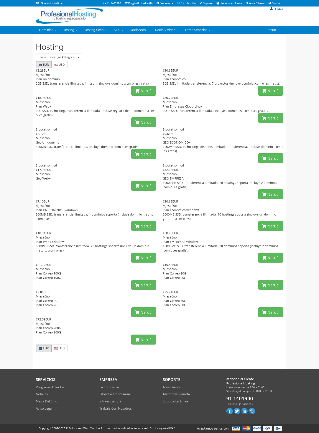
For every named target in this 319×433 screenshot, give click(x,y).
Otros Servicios (196, 30)
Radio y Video (165, 30)
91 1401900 (113, 3)
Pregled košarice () (140, 3)
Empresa (165, 3)
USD (61, 64)
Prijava (278, 9)
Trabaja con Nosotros (115, 408)
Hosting (69, 30)
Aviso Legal (44, 408)
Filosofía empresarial (115, 394)
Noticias (42, 394)
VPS (117, 30)
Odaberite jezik (50, 3)
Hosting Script (94, 30)
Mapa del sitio (46, 401)
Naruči (146, 90)
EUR (45, 64)
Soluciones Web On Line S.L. (87, 428)
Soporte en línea (175, 401)
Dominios (46, 30)
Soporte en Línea (231, 3)
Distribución (188, 3)
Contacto (277, 3)
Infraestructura (110, 401)
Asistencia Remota (176, 394)
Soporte (207, 3)
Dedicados (138, 30)
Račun (272, 30)
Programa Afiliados (50, 387)
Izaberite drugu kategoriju (58, 57)
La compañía (109, 387)
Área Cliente (256, 3)
